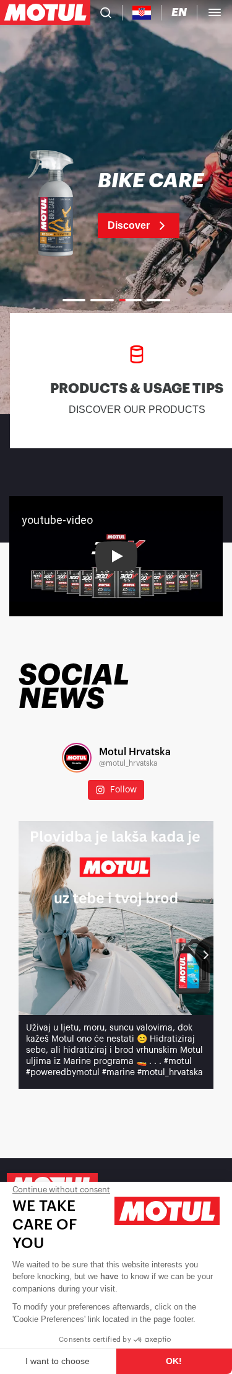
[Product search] (105, 12)
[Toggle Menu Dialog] (214, 12)
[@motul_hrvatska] (76, 757)
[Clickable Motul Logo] (45, 12)
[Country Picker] (141, 13)
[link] (116, 205)
